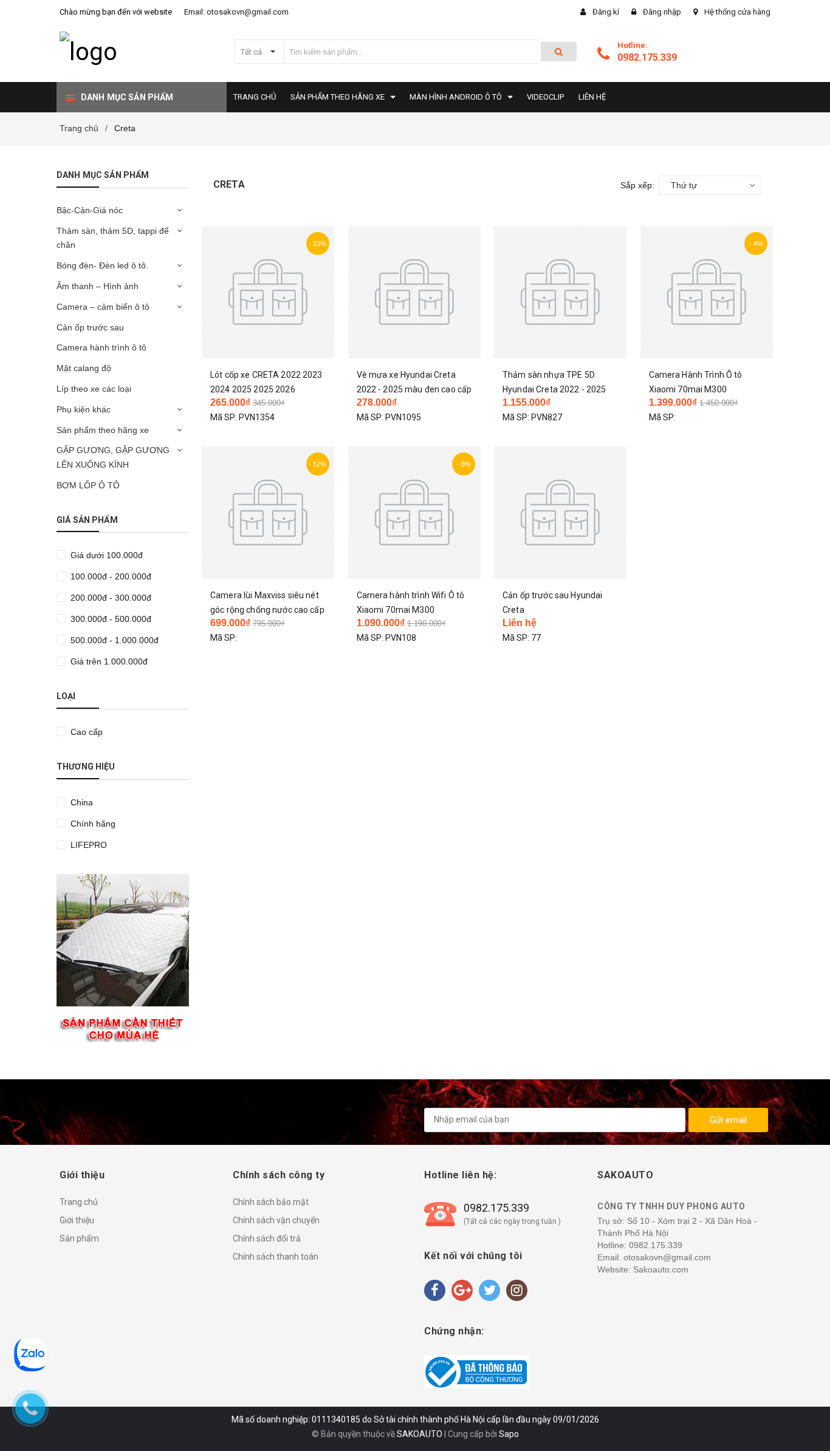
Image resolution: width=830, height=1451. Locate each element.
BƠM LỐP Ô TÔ (88, 485)
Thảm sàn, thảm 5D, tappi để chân (113, 238)
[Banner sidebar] (123, 961)
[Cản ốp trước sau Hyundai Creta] (560, 512)
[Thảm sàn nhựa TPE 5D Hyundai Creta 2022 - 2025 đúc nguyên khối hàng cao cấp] (560, 292)
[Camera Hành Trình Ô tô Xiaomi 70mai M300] (707, 292)
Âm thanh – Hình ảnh (98, 286)
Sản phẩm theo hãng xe (103, 430)
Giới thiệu (77, 1220)
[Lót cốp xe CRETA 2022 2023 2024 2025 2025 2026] (268, 292)
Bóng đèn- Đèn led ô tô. (102, 265)
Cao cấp (85, 732)
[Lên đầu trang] (809, 1420)
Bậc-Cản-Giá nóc (90, 210)
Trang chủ (79, 1202)
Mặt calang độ (84, 368)
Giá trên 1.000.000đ (108, 661)
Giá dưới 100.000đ (105, 555)
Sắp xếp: (637, 185)
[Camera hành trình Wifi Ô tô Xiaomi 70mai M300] (415, 512)
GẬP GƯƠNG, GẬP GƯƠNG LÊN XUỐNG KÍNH (113, 457)
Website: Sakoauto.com (642, 1269)
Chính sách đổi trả (267, 1238)
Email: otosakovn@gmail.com (236, 11)
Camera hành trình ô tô (101, 347)
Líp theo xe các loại (94, 389)
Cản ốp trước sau (90, 327)
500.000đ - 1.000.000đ (113, 640)
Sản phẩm (79, 1238)
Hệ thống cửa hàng (737, 11)
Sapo (509, 1434)
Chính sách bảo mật (271, 1202)
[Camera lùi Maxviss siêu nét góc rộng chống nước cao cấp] (268, 512)
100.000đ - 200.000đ (109, 576)
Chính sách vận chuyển (276, 1220)
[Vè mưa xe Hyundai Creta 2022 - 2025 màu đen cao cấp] (415, 292)
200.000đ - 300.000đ (109, 598)
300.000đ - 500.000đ (109, 619)
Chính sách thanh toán (275, 1257)
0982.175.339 (647, 57)
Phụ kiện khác (84, 409)
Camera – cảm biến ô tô (103, 307)
